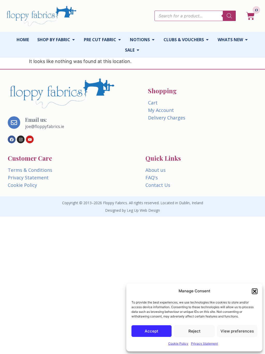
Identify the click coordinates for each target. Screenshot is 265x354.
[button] (254, 291)
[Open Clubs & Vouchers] (207, 40)
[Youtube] (30, 139)
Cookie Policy (178, 343)
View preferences (237, 331)
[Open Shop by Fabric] (73, 40)
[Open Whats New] (246, 40)
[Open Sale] (138, 50)
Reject (194, 331)
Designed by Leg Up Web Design (132, 210)
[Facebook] (12, 139)
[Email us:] (14, 122)
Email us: (36, 119)
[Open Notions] (153, 40)
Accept (151, 331)
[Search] (229, 16)
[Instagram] (21, 139)
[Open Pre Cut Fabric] (119, 40)
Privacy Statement (204, 343)
